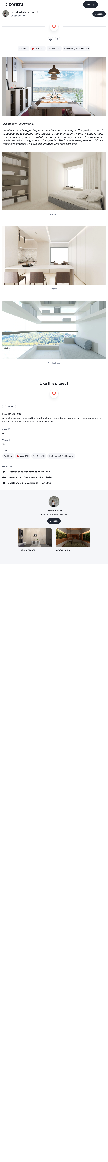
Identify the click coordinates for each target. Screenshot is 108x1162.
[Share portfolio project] (57, 39)
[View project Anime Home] (73, 537)
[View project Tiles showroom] (35, 537)
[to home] (14, 4)
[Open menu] (102, 4)
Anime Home (63, 550)
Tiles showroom (26, 550)
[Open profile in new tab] (5, 13)
